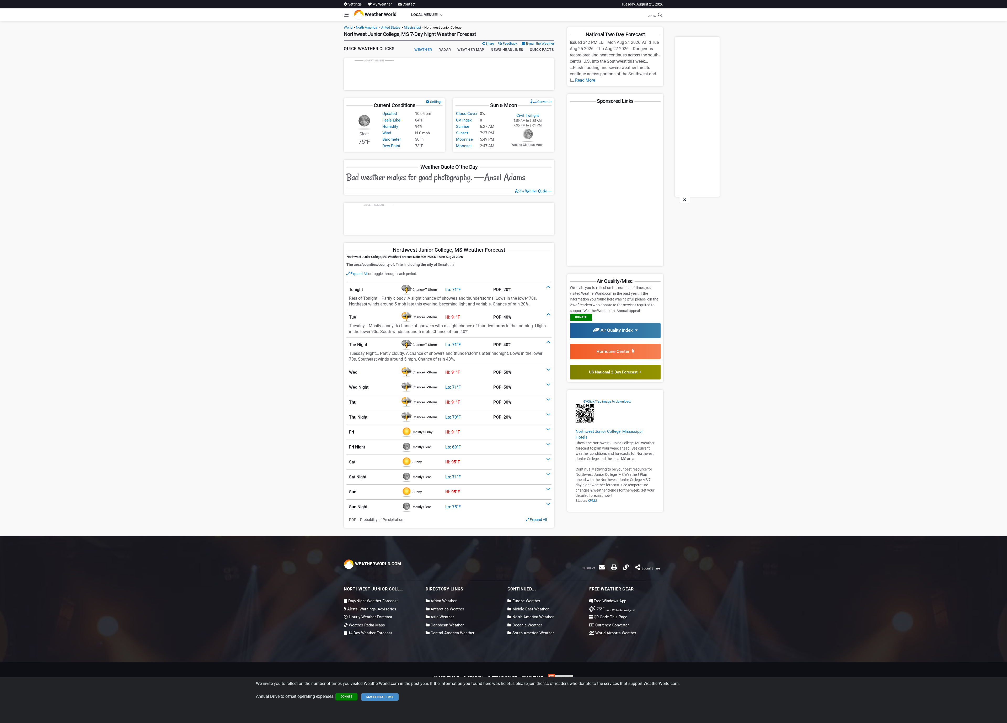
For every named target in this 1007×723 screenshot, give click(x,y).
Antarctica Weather (447, 609)
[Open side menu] (346, 14)
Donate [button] (581, 317)
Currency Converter (611, 625)
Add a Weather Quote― (533, 191)
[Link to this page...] (626, 567)
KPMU (592, 501)
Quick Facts (542, 50)
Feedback (509, 43)
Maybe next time (379, 697)
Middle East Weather (530, 609)
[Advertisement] (448, 74)
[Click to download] (585, 413)
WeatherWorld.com (377, 563)
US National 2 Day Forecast (614, 372)
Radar (444, 50)
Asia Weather (442, 617)
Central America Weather (452, 633)
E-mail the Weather (539, 43)
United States (390, 27)
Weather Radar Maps (366, 625)
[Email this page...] (602, 567)
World (348, 27)
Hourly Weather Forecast (370, 617)
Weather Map (470, 50)
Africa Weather (443, 601)
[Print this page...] (614, 567)
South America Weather (532, 633)
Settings (354, 4)
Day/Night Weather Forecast (372, 601)
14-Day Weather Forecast (369, 633)
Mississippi (412, 27)
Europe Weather (525, 601)
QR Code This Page (610, 617)
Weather (423, 50)
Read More (585, 80)
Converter (544, 102)
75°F (615, 609)
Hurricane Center (614, 351)
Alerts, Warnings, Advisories (371, 609)
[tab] (449, 289)
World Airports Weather (615, 633)
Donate (346, 696)
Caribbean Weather (447, 625)
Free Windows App (609, 601)
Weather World (380, 14)
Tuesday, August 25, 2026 (642, 4)
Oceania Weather (526, 625)
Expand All (358, 274)
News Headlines (507, 50)
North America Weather (532, 617)
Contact (409, 4)
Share (489, 43)
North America (366, 27)
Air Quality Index (617, 330)
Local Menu (423, 15)
